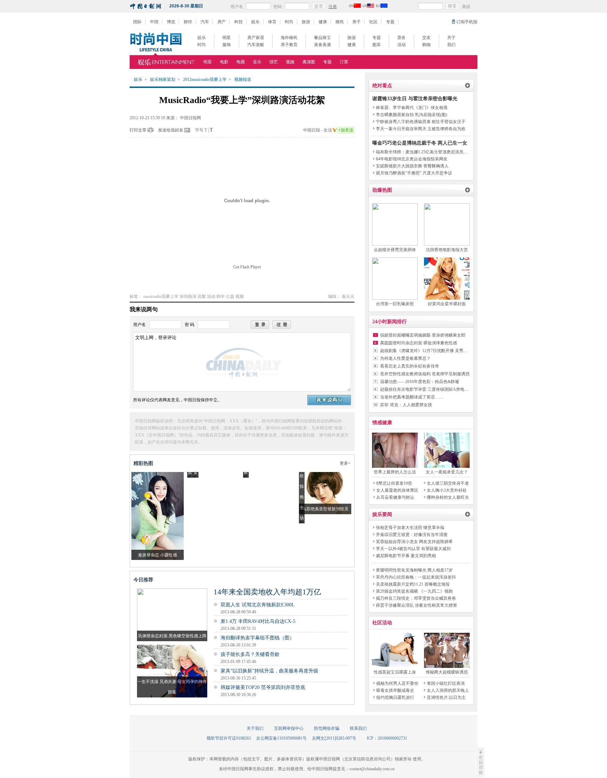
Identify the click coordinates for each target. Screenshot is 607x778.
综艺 (273, 61)
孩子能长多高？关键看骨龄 (250, 654)
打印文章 (138, 130)
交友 (426, 37)
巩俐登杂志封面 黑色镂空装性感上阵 (172, 635)
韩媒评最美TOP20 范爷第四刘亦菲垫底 (263, 687)
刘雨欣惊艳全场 (302, 486)
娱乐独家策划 (162, 79)
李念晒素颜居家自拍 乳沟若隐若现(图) (411, 114)
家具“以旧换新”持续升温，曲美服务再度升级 (269, 671)
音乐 (257, 61)
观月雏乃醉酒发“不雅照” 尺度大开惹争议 (414, 173)
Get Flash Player (247, 266)
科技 (238, 21)
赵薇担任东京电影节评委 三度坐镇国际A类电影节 (426, 389)
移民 (339, 21)
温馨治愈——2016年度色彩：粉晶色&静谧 (419, 381)
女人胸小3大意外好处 (447, 490)
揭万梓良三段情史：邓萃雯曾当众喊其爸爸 (416, 598)
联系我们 (358, 728)
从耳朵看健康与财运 (395, 497)
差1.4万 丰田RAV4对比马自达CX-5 (258, 621)
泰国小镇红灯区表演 (446, 683)
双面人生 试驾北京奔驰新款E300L (258, 604)
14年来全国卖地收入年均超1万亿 (267, 592)
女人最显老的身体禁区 (397, 490)
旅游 (306, 21)
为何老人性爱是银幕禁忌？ (405, 358)
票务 (401, 37)
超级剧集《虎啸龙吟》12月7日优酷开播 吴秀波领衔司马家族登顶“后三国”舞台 (453, 350)
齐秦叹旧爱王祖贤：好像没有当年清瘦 (412, 534)
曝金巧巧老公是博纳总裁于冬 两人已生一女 (419, 143)
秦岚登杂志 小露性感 (157, 555)
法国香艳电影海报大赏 (447, 249)
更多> (345, 463)
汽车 (205, 21)
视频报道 (242, 79)
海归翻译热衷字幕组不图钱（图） (257, 637)
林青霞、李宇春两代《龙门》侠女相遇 (412, 107)
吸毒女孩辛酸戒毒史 (395, 690)
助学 (220, 296)
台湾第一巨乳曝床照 (395, 303)
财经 (188, 21)
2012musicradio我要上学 (205, 79)
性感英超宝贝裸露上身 (395, 672)
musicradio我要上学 (160, 296)
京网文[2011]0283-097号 (334, 738)
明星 (226, 37)
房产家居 (255, 37)
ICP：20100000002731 (387, 738)
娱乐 (255, 21)
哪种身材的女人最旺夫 (448, 497)
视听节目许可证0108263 (229, 738)
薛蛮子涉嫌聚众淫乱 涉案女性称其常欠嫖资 (416, 605)
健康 (323, 21)
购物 (426, 44)
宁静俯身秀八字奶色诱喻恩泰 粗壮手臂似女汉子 (420, 121)
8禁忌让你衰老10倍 (394, 483)
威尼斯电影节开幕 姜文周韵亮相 (406, 555)
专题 (390, 21)
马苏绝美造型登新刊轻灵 (325, 508)
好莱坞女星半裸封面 (447, 303)
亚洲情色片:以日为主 (446, 697)
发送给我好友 (170, 130)
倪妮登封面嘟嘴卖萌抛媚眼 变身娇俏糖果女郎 (422, 335)
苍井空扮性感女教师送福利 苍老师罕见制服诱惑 (425, 373)
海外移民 (289, 37)
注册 (332, 6)
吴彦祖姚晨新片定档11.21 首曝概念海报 (413, 584)
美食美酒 (322, 44)
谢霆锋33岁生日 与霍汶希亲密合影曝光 (414, 98)
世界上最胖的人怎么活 (395, 472)
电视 (240, 61)
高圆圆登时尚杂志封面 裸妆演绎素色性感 (418, 342)
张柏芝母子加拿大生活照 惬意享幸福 (410, 527)
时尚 (289, 21)
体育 (272, 21)
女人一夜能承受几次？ (447, 472)
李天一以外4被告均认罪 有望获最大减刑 (413, 548)
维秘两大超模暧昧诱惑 (447, 672)
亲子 (356, 21)
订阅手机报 (466, 21)
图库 (376, 44)
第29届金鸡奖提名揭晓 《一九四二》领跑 (414, 591)
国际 (137, 21)
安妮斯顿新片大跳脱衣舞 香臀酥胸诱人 (412, 166)
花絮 (201, 296)
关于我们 (255, 728)
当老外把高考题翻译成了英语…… (411, 397)
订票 (344, 61)
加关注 (345, 130)
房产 (221, 21)
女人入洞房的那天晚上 (448, 690)
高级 (466, 6)
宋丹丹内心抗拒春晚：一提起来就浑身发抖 (416, 577)
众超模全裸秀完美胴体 (395, 249)
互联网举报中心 (289, 728)
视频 (290, 61)
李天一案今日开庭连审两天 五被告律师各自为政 (420, 128)
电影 (224, 61)
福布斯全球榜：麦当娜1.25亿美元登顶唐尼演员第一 (424, 151)
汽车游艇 (255, 44)
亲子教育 (289, 44)
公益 (230, 296)
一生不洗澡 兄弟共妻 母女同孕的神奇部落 (172, 687)
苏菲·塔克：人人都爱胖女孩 (406, 404)
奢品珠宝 (322, 37)
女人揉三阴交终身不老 (448, 483)
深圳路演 (188, 296)
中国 (154, 21)
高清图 (308, 61)
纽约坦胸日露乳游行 (395, 697)
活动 (401, 44)
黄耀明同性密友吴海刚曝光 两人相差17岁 (414, 570)
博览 (171, 21)
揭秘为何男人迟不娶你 (397, 683)
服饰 (226, 44)
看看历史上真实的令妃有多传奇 (409, 366)
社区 (373, 21)
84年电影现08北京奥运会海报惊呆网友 (412, 159)
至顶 (480, 762)
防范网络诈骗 (326, 728)
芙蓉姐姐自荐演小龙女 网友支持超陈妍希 (414, 541)
